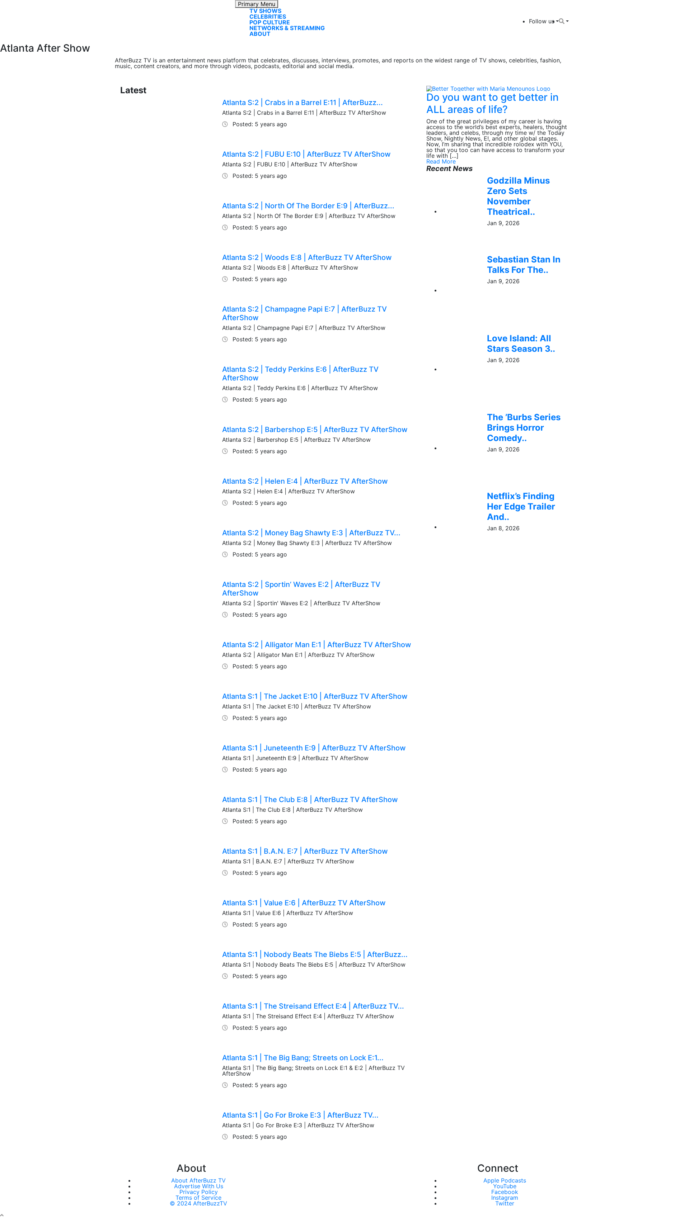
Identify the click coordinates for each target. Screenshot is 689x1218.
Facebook (504, 1191)
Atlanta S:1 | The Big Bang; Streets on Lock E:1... (303, 1057)
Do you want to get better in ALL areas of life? (492, 103)
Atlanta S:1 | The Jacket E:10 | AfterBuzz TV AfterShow (315, 696)
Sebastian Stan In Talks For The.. (524, 264)
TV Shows (265, 10)
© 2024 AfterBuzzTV (198, 1203)
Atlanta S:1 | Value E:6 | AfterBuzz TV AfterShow (304, 903)
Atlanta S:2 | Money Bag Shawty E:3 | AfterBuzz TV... (311, 533)
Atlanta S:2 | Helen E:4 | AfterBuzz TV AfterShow (305, 481)
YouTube (504, 1186)
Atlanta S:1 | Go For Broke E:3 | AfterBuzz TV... (300, 1115)
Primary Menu (256, 4)
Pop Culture (269, 22)
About (260, 33)
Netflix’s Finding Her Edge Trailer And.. (521, 506)
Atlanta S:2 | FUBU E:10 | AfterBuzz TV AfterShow (306, 154)
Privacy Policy (198, 1191)
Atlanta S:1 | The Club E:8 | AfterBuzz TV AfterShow (310, 799)
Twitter (504, 1203)
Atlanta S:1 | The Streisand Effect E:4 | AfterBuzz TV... (313, 1006)
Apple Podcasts (504, 1180)
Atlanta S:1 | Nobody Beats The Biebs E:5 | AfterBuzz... (315, 954)
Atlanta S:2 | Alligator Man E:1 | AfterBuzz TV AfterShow (316, 644)
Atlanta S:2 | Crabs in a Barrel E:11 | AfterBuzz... (302, 102)
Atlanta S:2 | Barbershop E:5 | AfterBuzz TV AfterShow (315, 429)
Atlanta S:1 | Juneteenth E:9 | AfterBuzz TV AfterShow (314, 748)
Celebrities (267, 16)
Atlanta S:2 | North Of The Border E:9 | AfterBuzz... (308, 206)
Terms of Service (198, 1197)
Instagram (504, 1197)
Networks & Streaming (287, 28)
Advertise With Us (198, 1186)
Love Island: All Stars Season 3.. (521, 343)
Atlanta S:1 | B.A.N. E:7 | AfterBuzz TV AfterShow (305, 851)
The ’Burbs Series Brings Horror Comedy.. (524, 427)
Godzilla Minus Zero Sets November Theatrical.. (518, 196)
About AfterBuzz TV (198, 1180)
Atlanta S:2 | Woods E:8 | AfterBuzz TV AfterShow (307, 257)
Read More (441, 161)
